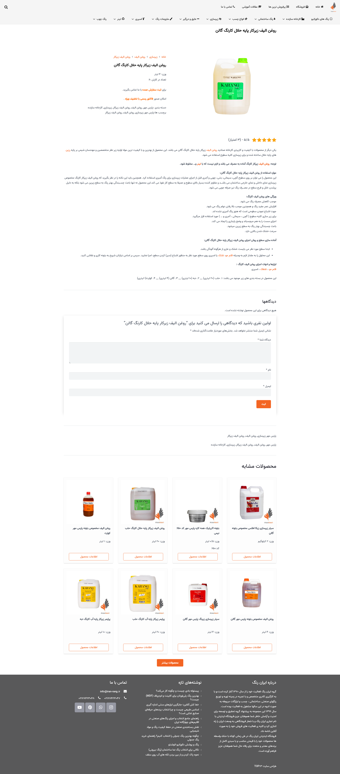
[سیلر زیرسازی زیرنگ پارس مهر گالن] (197, 593)
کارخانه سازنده (95, 108)
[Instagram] (111, 707)
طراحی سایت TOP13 (265, 766)
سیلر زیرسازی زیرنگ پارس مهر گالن (201, 619)
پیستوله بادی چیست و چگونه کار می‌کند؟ (177, 691)
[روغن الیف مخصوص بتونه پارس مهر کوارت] (88, 502)
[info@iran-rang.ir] (123, 691)
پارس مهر (148, 108)
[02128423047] (123, 698)
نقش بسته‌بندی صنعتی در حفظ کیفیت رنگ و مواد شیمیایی (173, 729)
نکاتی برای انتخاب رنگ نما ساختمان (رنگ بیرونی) (174, 750)
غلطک (263, 269)
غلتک (221, 255)
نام (268, 370)
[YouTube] (79, 707)
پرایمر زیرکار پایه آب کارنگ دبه (95, 619)
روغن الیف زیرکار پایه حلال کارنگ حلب (145, 528)
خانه (164, 57)
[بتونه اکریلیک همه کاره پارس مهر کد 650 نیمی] (197, 502)
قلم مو (229, 255)
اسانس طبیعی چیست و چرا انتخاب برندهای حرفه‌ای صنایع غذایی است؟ (172, 711)
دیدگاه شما (264, 340)
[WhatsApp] (101, 707)
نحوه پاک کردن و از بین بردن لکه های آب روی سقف (172, 755)
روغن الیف (139, 57)
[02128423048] (97, 698)
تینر (199, 164)
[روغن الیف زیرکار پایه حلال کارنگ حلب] (143, 502)
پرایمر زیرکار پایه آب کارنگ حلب (148, 619)
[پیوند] (333, 7)
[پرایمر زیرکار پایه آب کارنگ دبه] (88, 593)
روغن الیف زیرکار (122, 57)
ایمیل (267, 386)
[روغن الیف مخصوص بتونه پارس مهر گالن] (252, 593)
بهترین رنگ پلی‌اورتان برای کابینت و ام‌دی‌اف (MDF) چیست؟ (172, 698)
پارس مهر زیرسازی (144, 112)
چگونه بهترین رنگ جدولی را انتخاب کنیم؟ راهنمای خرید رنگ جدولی (170, 738)
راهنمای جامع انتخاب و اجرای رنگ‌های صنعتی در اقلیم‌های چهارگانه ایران (174, 720)
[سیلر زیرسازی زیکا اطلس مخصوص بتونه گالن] (252, 502)
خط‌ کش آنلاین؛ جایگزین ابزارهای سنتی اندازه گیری (172, 705)
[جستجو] (6, 7)
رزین (68, 150)
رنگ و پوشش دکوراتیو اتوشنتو (183, 745)
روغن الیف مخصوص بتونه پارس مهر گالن (252, 619)
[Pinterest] (90, 707)
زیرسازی (153, 57)
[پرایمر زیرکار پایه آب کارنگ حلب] (143, 593)
